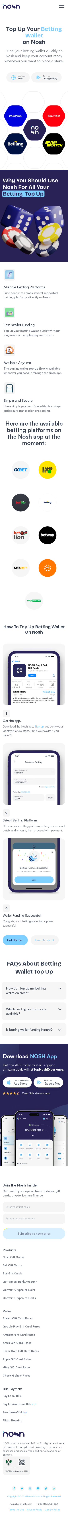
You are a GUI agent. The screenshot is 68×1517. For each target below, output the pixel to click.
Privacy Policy (34, 1509)
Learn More (42, 940)
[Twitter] (22, 1488)
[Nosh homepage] (34, 1434)
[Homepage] (11, 6)
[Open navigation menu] (61, 6)
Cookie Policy (52, 1509)
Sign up (39, 726)
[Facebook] (14, 1488)
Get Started (15, 940)
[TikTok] (46, 1488)
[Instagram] (30, 1488)
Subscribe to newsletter (34, 1233)
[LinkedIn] (54, 1488)
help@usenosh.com (21, 1503)
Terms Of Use (16, 1509)
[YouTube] (38, 1488)
